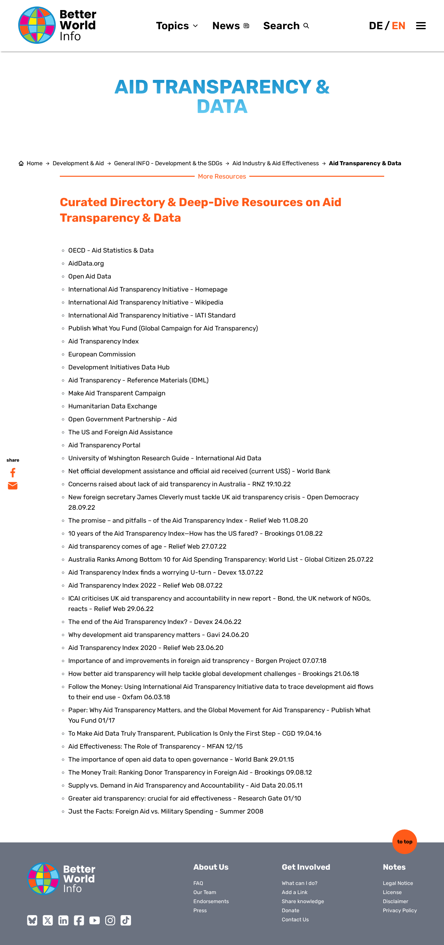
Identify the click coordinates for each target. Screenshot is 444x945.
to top (404, 842)
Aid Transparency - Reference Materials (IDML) (138, 380)
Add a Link (294, 892)
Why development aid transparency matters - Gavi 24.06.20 (158, 635)
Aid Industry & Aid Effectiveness (275, 163)
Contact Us (295, 919)
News (226, 25)
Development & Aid (78, 163)
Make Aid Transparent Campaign (116, 393)
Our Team (204, 892)
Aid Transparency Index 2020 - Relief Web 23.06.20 (146, 648)
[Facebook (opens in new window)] (79, 920)
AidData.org (86, 263)
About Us (211, 867)
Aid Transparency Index (103, 341)
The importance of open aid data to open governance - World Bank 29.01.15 (181, 759)
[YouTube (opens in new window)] (94, 920)
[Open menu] (421, 25)
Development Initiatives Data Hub (119, 367)
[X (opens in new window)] (48, 920)
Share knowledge (303, 901)
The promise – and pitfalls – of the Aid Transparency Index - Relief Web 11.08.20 (188, 520)
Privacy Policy (400, 910)
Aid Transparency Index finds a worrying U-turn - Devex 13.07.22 (165, 572)
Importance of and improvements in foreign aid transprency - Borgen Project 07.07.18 (197, 661)
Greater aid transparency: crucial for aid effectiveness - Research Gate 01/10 (184, 798)
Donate (290, 910)
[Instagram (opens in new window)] (110, 920)
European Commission (102, 354)
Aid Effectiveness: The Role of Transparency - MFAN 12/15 (155, 746)
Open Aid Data (89, 276)
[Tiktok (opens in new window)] (126, 920)
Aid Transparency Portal (104, 445)
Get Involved (306, 867)
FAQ (198, 883)
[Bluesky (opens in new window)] (32, 920)
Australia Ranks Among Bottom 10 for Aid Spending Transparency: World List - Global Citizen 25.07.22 (220, 559)
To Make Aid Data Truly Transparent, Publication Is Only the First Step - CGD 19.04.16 (194, 733)
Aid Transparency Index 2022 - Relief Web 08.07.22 (145, 585)
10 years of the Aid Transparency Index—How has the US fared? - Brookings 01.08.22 (195, 533)
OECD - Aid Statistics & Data (111, 250)
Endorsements (211, 901)
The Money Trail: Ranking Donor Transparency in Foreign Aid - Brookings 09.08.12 (190, 772)
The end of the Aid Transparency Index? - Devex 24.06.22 (155, 622)
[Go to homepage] (57, 25)
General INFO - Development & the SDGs (168, 163)
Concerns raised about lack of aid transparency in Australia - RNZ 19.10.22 (179, 484)
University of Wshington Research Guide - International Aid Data (164, 458)
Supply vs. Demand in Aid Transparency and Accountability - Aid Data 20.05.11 (185, 785)
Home (35, 163)
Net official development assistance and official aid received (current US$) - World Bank (199, 471)
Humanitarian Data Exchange (112, 406)
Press (200, 910)
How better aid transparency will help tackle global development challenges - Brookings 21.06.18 (213, 674)
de (376, 25)
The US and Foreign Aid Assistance (120, 432)
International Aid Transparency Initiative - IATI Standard (152, 315)
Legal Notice (398, 883)
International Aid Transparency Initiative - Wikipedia (145, 302)
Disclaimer (395, 901)
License (392, 892)
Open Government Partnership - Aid (122, 419)
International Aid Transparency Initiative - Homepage (148, 289)
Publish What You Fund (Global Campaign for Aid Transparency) (163, 328)
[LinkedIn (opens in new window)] (63, 920)
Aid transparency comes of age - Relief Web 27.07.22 (147, 546)
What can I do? (300, 883)
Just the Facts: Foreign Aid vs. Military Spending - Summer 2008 (166, 811)
